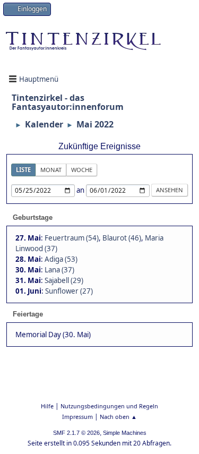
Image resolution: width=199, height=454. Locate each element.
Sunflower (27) (69, 291)
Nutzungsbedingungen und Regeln (109, 406)
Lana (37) (59, 270)
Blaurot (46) (121, 238)
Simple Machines (124, 433)
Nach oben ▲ (118, 417)
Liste (23, 170)
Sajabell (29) (64, 280)
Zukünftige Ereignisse (99, 146)
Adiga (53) (61, 259)
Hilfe (47, 406)
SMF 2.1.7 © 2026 (76, 433)
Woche (81, 170)
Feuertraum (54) (72, 238)
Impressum (77, 417)
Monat (51, 170)
